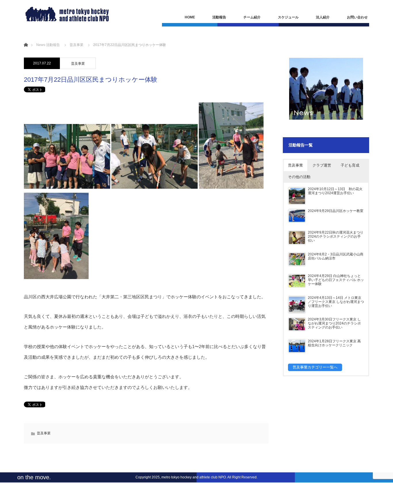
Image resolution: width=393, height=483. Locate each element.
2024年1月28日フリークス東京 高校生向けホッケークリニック (334, 343)
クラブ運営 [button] (321, 165)
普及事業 (76, 45)
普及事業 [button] (295, 165)
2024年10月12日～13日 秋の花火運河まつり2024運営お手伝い (335, 191)
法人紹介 (323, 17)
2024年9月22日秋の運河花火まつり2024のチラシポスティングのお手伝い (335, 236)
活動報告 (219, 17)
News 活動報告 (48, 45)
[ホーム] (26, 38)
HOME (190, 17)
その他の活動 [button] (299, 177)
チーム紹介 (252, 17)
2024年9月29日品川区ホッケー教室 (335, 211)
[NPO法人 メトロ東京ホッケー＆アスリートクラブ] (67, 14)
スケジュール (288, 17)
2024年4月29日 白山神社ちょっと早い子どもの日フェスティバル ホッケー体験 (336, 280)
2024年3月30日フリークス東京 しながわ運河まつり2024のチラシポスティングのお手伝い (334, 323)
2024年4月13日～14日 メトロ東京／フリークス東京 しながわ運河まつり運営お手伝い (336, 302)
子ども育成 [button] (350, 165)
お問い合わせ (357, 17)
